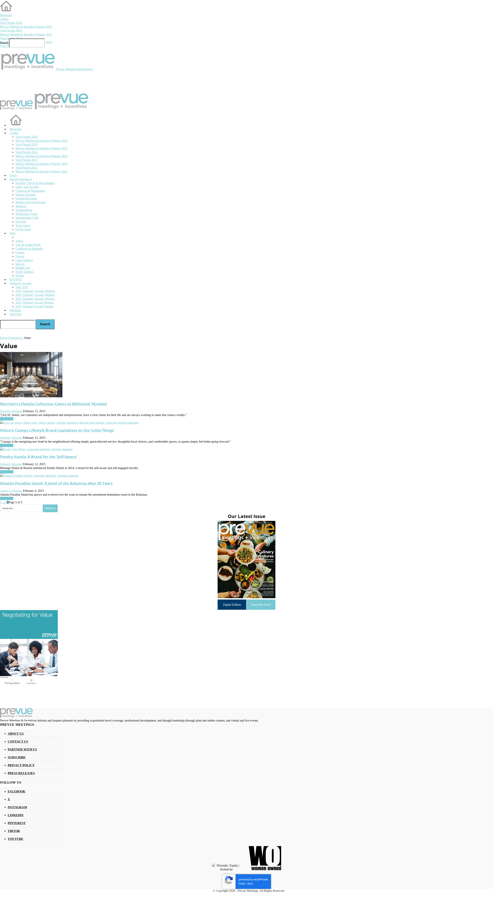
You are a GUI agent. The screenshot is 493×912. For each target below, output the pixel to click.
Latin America (24, 260)
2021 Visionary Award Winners (34, 306)
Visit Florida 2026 (11, 22)
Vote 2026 (21, 287)
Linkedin (15, 815)
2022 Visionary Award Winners (34, 302)
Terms (250, 883)
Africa (19, 241)
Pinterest (17, 823)
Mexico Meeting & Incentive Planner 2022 (41, 171)
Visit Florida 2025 (11, 30)
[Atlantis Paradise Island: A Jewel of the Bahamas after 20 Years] (39, 475)
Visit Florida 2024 (11, 38)
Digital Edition (232, 604)
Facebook (16, 791)
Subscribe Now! (261, 604)
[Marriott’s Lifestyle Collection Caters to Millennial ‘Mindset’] (31, 396)
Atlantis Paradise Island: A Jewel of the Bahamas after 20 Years (56, 483)
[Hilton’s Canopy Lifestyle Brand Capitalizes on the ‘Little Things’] (69, 422)
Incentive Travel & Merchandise (34, 183)
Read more (6, 418)
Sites (12, 233)
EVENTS (16, 279)
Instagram (17, 807)
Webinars (15, 310)
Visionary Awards (20, 283)
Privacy (242, 883)
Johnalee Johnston (11, 411)
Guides (4, 19)
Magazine (6, 15)
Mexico (20, 264)
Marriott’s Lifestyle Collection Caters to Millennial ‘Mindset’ (53, 403)
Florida (19, 275)
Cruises (19, 252)
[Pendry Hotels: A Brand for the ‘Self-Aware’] (36, 449)
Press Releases (21, 773)
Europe (19, 256)
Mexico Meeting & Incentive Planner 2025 (26, 34)
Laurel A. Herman (11, 490)
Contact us (18, 741)
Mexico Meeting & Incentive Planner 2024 (41, 156)
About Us (16, 733)
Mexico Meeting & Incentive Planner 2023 (41, 163)
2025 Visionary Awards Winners (35, 291)
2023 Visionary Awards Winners (35, 298)
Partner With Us (22, 749)
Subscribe (16, 314)
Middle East (22, 267)
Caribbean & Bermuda (29, 248)
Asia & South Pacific (28, 244)
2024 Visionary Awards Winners (35, 294)
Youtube (15, 838)
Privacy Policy (21, 765)
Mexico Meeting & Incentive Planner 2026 (26, 26)
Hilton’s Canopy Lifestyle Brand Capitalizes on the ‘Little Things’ (57, 430)
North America (24, 271)
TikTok (14, 831)
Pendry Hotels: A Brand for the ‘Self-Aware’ (38, 456)
